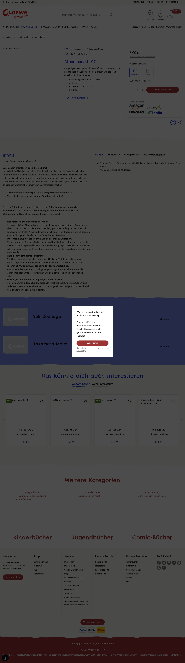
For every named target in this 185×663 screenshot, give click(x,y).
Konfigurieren (103, 349)
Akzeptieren (92, 343)
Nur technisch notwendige (82, 349)
